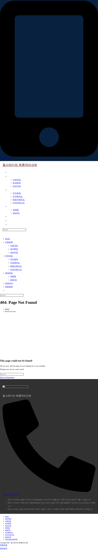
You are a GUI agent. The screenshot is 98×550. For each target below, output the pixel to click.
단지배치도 (15, 263)
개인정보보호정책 (11, 539)
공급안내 (9, 283)
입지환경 (14, 249)
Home (7, 239)
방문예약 (9, 287)
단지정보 (9, 256)
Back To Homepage (7, 377)
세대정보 (9, 273)
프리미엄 (14, 252)
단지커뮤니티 (16, 270)
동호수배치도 (16, 266)
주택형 (13, 276)
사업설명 (9, 242)
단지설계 (14, 259)
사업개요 (14, 246)
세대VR (13, 280)
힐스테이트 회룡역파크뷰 (20, 164)
